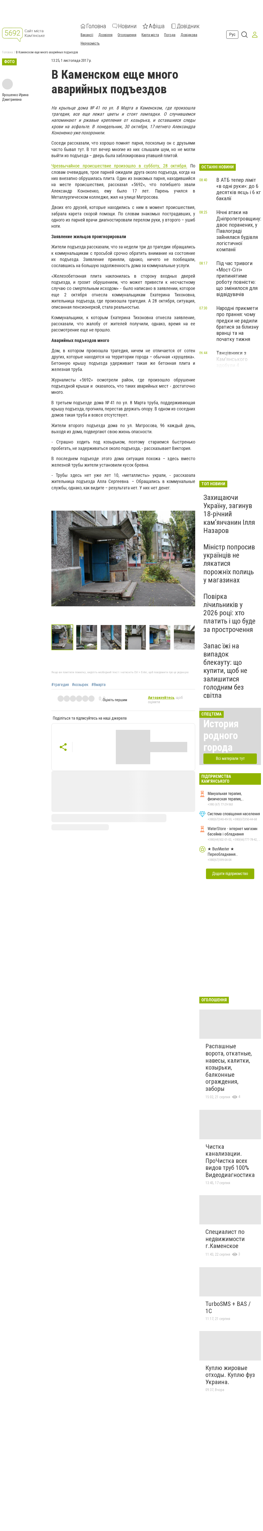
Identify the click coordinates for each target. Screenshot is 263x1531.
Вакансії (87, 35)
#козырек (80, 684)
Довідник (188, 26)
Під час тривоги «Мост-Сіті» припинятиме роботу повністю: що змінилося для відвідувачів (237, 278)
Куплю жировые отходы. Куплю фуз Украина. (230, 1375)
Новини (127, 26)
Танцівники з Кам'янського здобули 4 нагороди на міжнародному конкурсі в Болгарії (237, 368)
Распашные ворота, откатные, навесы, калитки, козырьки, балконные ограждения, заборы (228, 1067)
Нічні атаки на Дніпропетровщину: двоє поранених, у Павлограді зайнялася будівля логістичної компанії (238, 231)
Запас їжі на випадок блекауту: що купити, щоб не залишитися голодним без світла (225, 671)
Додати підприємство (230, 873)
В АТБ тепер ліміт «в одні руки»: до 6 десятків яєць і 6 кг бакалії (238, 189)
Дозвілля (105, 35)
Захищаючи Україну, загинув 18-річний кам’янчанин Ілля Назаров (229, 514)
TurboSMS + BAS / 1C (228, 1307)
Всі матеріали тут (230, 758)
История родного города (221, 735)
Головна (96, 26)
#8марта (98, 684)
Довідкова (189, 35)
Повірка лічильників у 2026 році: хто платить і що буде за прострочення (229, 613)
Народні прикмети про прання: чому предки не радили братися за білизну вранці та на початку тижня (237, 323)
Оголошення (127, 35)
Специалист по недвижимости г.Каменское (225, 1239)
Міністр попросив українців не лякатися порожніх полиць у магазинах (229, 563)
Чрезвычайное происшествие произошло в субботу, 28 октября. (119, 165)
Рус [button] (232, 34)
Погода (169, 35)
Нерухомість (90, 43)
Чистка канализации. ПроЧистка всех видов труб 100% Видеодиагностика (230, 1161)
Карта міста (150, 35)
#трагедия (60, 684)
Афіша (157, 26)
